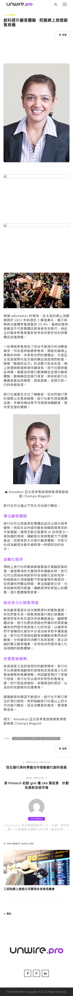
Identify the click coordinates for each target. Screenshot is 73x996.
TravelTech (50, 738)
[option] (36, 870)
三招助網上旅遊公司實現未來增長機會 (29, 889)
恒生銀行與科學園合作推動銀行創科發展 (36, 767)
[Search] (56, 4)
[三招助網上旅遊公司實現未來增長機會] (36, 867)
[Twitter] (36, 973)
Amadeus (19, 738)
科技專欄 (11, 15)
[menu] (65, 4)
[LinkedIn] (45, 973)
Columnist (36, 819)
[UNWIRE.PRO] (19, 3)
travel (34, 738)
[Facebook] (27, 973)
